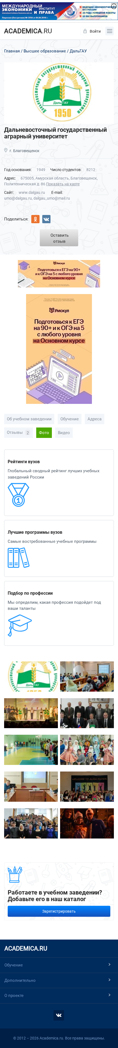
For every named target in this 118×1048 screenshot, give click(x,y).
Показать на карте (63, 184)
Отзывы (18, 432)
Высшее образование (45, 51)
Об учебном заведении (29, 419)
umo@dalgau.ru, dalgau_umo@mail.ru (37, 198)
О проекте (14, 995)
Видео (64, 432)
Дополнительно (20, 980)
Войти (95, 31)
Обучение (69, 419)
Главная (12, 51)
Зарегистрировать (59, 911)
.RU (28, 31)
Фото (44, 432)
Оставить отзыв (59, 238)
